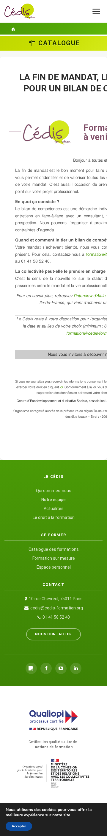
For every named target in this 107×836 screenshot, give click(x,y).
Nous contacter (53, 634)
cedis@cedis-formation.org (56, 608)
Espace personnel (54, 567)
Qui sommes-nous (53, 490)
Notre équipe (53, 499)
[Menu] (96, 11)
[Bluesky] (31, 668)
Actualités (54, 508)
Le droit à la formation (54, 517)
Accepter (19, 826)
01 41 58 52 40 (56, 617)
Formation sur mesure (53, 558)
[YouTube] (61, 668)
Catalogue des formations (54, 549)
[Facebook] (46, 668)
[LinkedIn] (75, 668)
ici (61, 387)
